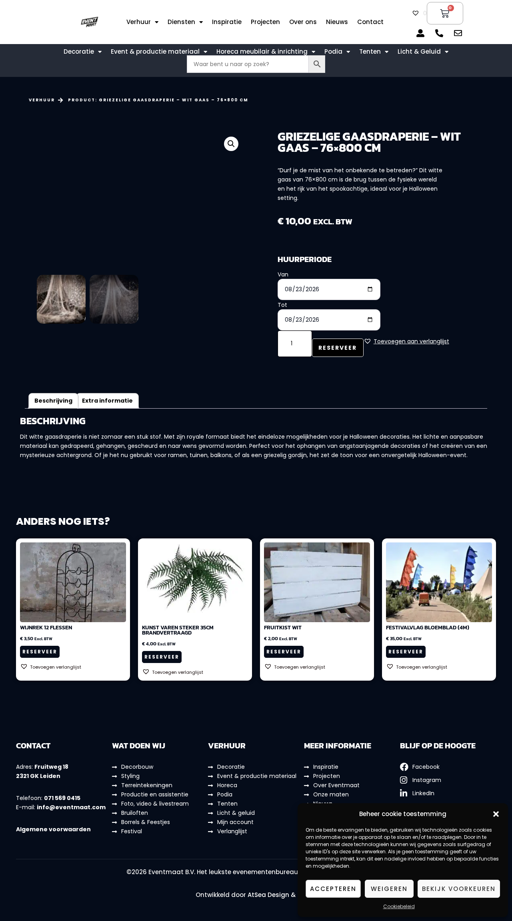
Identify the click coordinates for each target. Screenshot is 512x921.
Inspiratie (227, 22)
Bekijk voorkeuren (459, 889)
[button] (496, 814)
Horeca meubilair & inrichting (262, 51)
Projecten (265, 22)
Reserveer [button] (39, 651)
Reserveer (337, 348)
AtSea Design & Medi (280, 895)
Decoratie (79, 51)
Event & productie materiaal (155, 51)
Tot (282, 305)
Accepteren (333, 889)
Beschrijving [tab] (53, 401)
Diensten (181, 22)
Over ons (303, 22)
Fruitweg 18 (51, 767)
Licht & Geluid (419, 51)
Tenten (370, 51)
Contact (370, 22)
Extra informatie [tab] (107, 401)
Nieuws (337, 22)
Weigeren (389, 889)
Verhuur (138, 22)
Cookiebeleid (399, 906)
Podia (333, 51)
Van (283, 274)
